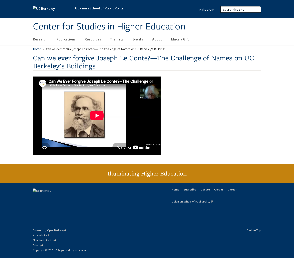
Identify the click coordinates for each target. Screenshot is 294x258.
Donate (205, 189)
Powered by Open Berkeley (49, 230)
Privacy (38, 245)
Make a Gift (180, 39)
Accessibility (41, 235)
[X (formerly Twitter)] (36, 198)
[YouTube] (52, 198)
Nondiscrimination (44, 240)
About (157, 39)
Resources (93, 39)
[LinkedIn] (44, 198)
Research (40, 39)
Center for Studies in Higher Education (109, 27)
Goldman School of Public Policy (99, 8)
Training (117, 39)
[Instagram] (60, 198)
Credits (218, 189)
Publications (66, 39)
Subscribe (190, 189)
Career (232, 189)
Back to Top (254, 230)
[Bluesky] (67, 198)
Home (37, 49)
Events (138, 39)
